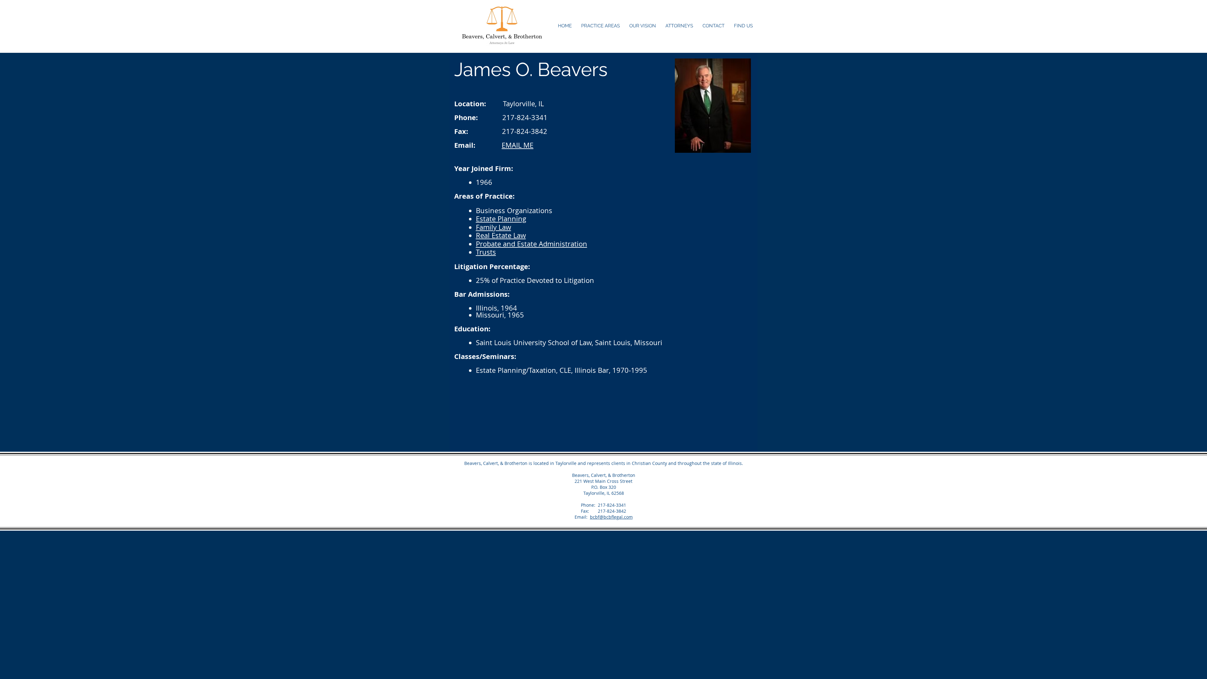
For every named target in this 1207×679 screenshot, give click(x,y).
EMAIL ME (517, 145)
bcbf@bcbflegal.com (611, 517)
